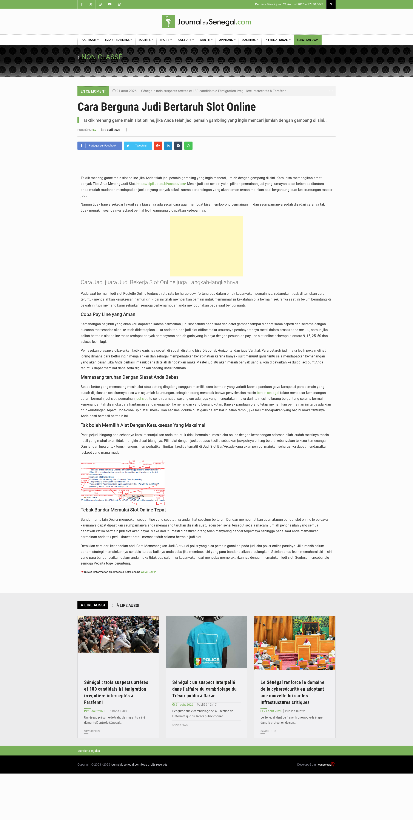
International (276, 39)
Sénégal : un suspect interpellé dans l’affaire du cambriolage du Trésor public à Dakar (204, 689)
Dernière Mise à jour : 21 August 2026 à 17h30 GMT (288, 4)
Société (145, 39)
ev (95, 129)
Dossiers (249, 39)
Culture (185, 39)
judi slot (142, 399)
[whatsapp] (188, 146)
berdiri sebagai (268, 393)
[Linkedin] (168, 146)
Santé (205, 39)
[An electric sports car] (118, 643)
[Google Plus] (158, 146)
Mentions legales (88, 750)
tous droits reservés (154, 764)
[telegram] (178, 146)
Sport (165, 39)
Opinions (226, 39)
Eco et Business (117, 39)
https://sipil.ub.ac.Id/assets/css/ (161, 184)
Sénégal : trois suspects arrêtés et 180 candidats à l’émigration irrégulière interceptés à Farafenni (214, 91)
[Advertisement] (206, 246)
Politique (89, 39)
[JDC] (206, 21)
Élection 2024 (308, 39)
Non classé (101, 57)
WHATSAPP (148, 572)
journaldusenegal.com (125, 764)
